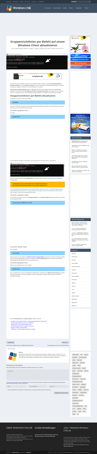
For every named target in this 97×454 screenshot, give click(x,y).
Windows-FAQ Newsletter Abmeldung (81, 452)
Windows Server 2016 (56, 48)
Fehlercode (76, 373)
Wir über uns (27, 1)
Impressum (8, 1)
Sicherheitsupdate (77, 400)
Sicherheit (75, 397)
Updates (73, 292)
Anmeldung (76, 354)
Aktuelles (48, 8)
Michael (21, 352)
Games (65, 8)
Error (84, 368)
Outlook (86, 389)
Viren (79, 411)
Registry (73, 282)
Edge (79, 365)
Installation (76, 384)
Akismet (63, 382)
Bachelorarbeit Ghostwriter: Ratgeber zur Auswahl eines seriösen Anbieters (79, 224)
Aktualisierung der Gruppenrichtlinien (35, 256)
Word (74, 414)
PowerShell (83, 392)
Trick (84, 408)
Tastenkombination (78, 406)
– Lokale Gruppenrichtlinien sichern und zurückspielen (21, 322)
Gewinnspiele (75, 263)
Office (71, 8)
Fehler (86, 370)
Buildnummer (82, 357)
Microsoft (75, 387)
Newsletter (34, 1)
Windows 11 (74, 299)
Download (75, 362)
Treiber (79, 408)
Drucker (82, 362)
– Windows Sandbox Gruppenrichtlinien (18, 327)
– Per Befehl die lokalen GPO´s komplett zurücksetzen (22, 326)
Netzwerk (82, 387)
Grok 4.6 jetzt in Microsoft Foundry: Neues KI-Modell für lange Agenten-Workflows (80, 157)
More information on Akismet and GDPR (19, 383)
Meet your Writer (75, 222)
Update (74, 411)
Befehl (86, 354)
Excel (74, 370)
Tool (74, 408)
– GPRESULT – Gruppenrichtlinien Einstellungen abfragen (22, 329)
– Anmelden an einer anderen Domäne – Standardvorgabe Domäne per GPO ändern (28, 321)
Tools (86, 8)
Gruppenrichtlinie (77, 381)
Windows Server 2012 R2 (45, 48)
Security (73, 286)
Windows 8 (37, 48)
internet (83, 384)
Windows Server (75, 296)
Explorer (79, 370)
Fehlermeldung (77, 376)
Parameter (75, 392)
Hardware (74, 269)
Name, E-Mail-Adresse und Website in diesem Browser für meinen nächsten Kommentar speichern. (29, 389)
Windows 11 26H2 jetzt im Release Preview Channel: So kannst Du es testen (79, 151)
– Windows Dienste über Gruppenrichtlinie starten (20, 324)
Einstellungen (76, 368)
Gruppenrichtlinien (76, 266)
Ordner (80, 389)
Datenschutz (15, 1)
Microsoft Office (75, 276)
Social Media (41, 1)
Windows (78, 8)
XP (78, 414)
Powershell (74, 279)
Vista (84, 411)
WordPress (29, 452)
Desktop (73, 259)
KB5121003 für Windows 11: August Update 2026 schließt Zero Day (80, 234)
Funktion (82, 379)
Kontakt (21, 1)
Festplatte (75, 379)
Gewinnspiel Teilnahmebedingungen (65, 452)
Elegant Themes (16, 452)
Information (74, 273)
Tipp (86, 406)
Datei (74, 360)
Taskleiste (75, 403)
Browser (75, 357)
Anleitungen (57, 8)
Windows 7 (31, 48)
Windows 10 (26, 48)
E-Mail (74, 365)
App (81, 354)
